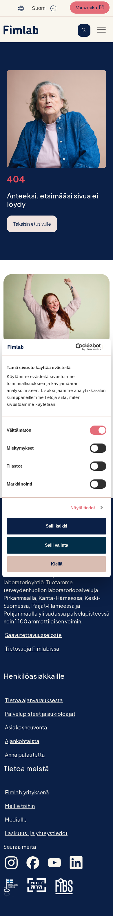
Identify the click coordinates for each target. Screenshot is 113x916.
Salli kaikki (56, 525)
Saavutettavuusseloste (33, 635)
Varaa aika (93, 7)
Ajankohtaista (22, 741)
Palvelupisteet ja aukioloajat (40, 713)
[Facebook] (33, 862)
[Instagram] (11, 862)
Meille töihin (20, 805)
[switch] (98, 448)
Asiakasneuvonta (26, 727)
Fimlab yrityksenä (27, 792)
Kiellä (56, 563)
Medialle (16, 819)
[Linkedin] (76, 862)
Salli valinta (56, 545)
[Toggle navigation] (101, 29)
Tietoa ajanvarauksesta (34, 700)
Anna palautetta (25, 754)
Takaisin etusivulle (32, 224)
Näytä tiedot (82, 507)
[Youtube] (54, 862)
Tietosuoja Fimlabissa (32, 648)
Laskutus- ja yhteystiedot (36, 833)
